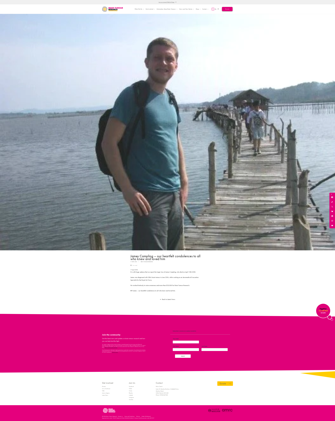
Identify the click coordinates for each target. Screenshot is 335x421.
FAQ (103, 390)
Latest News (105, 395)
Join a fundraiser (106, 388)
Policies (138, 416)
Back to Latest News (168, 299)
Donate (104, 386)
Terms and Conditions (130, 416)
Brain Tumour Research (111, 416)
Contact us (120, 416)
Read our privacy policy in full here (111, 347)
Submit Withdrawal (146, 416)
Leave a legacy (106, 393)
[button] (139, 9)
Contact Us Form (115, 352)
